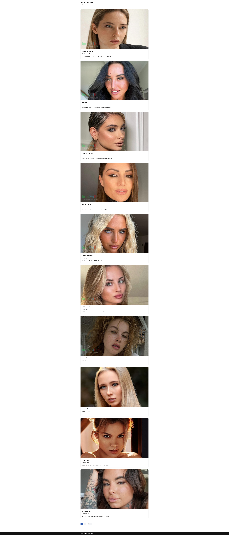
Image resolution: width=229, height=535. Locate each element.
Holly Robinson (87, 255)
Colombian (84, 155)
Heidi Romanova (87, 358)
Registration (132, 2)
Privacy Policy (145, 2)
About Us (139, 2)
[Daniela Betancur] (114, 131)
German (83, 411)
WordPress (91, 533)
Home (127, 2)
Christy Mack (86, 511)
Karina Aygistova (88, 51)
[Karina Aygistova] (114, 29)
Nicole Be (85, 409)
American (84, 513)
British (83, 258)
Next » (89, 523)
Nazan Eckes (86, 204)
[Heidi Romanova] (114, 336)
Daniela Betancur (88, 153)
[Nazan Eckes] (114, 182)
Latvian (83, 360)
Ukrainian (88, 462)
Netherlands (89, 53)
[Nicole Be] (114, 387)
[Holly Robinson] (114, 233)
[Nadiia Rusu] (114, 438)
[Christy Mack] (114, 489)
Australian (84, 104)
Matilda (84, 102)
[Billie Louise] (114, 285)
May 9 (85, 53)
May (83, 53)
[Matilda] (114, 80)
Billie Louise (86, 307)
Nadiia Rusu (86, 460)
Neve (82, 533)
